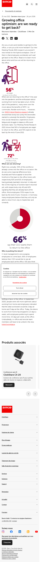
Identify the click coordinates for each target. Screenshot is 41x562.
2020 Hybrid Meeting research (16, 112)
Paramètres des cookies (20, 282)
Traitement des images (8, 461)
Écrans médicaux (7, 445)
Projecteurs (5, 425)
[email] (16, 38)
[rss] (28, 531)
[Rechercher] (32, 4)
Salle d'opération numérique (10, 466)
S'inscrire (7, 542)
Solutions (4, 479)
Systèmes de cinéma (8, 432)
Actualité (4, 499)
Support (4, 484)
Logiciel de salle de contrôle (10, 453)
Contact (4, 504)
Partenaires (5, 492)
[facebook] (3, 38)
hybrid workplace (8, 324)
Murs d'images (6, 440)
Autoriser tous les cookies (20, 293)
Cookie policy (22, 277)
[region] (19, 281)
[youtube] (36, 531)
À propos (4, 512)
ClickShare (5, 417)
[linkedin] (11, 38)
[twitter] (7, 38)
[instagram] (3, 531)
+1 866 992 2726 (9, 521)
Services (4, 473)
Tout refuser (19, 288)
